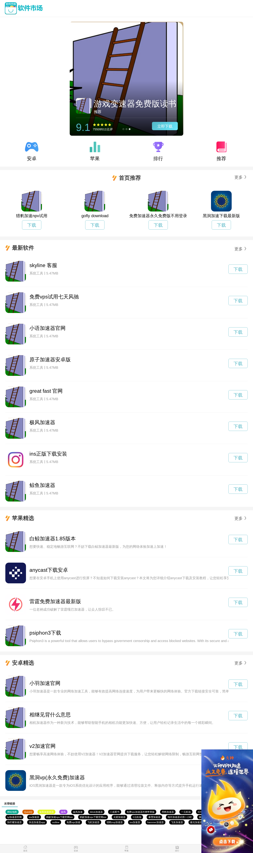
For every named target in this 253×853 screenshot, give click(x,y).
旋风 (63, 812)
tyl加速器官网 (14, 817)
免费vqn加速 (73, 822)
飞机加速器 (93, 822)
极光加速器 (196, 822)
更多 (238, 177)
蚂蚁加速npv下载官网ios (59, 817)
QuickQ (28, 812)
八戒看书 (114, 812)
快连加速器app (37, 822)
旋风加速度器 (46, 812)
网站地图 (12, 812)
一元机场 (186, 812)
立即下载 (164, 126)
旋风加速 (78, 812)
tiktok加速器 (96, 812)
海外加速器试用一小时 (180, 817)
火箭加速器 (119, 817)
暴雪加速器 (154, 817)
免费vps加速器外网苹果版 (141, 812)
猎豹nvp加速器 (115, 822)
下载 (31, 225)
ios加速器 (34, 817)
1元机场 (137, 817)
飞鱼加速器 (177, 822)
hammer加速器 (155, 822)
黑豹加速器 (168, 812)
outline (55, 822)
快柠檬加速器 (14, 822)
